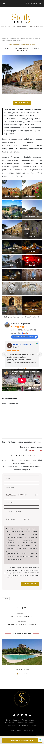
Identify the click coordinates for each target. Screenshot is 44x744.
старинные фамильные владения (20, 38)
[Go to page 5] (25, 368)
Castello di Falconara (22, 669)
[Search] (40, 3)
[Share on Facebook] (17, 608)
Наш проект (9, 723)
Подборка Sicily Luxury (27, 725)
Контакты (11, 725)
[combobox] (8, 511)
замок (6, 598)
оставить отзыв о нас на (23, 336)
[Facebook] (26, 3)
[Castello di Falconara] (22, 652)
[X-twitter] (26, 715)
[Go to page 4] (23, 368)
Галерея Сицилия (28, 720)
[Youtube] (36, 3)
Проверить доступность (22, 740)
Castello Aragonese (20, 323)
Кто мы (16, 720)
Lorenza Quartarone (22, 344)
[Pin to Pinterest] (22, 608)
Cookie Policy (28, 731)
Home (4, 38)
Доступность (22, 103)
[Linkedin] (34, 3)
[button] (4, 656)
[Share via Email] (25, 608)
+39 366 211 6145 (34, 450)
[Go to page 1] (18, 368)
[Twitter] (29, 3)
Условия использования (26, 723)
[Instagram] (31, 3)
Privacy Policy (16, 731)
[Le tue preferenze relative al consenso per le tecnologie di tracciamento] (40, 740)
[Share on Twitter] (20, 608)
